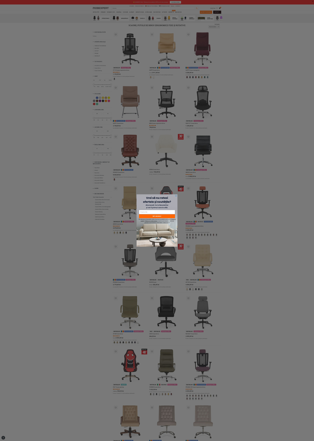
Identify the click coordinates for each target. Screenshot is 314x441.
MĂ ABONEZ (157, 216)
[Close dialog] (176, 196)
